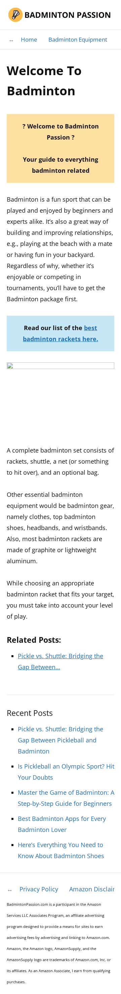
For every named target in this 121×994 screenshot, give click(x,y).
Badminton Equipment (77, 39)
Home (29, 39)
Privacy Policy (38, 889)
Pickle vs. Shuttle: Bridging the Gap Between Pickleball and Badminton (60, 740)
